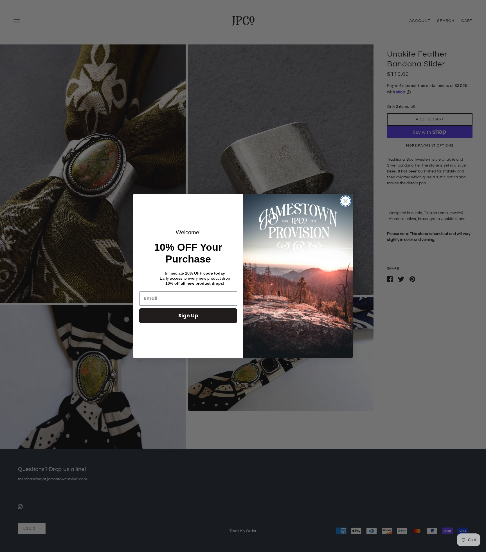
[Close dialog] (345, 201)
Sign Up (188, 315)
